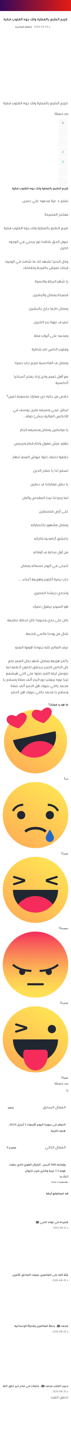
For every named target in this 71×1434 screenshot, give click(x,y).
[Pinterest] (63, 142)
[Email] (63, 181)
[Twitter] (63, 132)
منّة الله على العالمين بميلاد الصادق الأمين (40, 1275)
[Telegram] (63, 171)
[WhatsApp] (63, 152)
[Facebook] (63, 122)
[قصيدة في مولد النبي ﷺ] (52, 1208)
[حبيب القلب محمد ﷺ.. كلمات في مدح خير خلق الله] (35, 1359)
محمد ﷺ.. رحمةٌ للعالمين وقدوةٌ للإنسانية (41, 1326)
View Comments (59, 1182)
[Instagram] (67, 1424)
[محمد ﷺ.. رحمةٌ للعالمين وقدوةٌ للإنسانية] (41, 1303)
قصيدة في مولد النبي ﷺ (52, 1222)
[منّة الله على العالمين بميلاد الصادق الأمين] (40, 1252)
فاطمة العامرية (23, 27)
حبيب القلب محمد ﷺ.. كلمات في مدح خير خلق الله (35, 1386)
